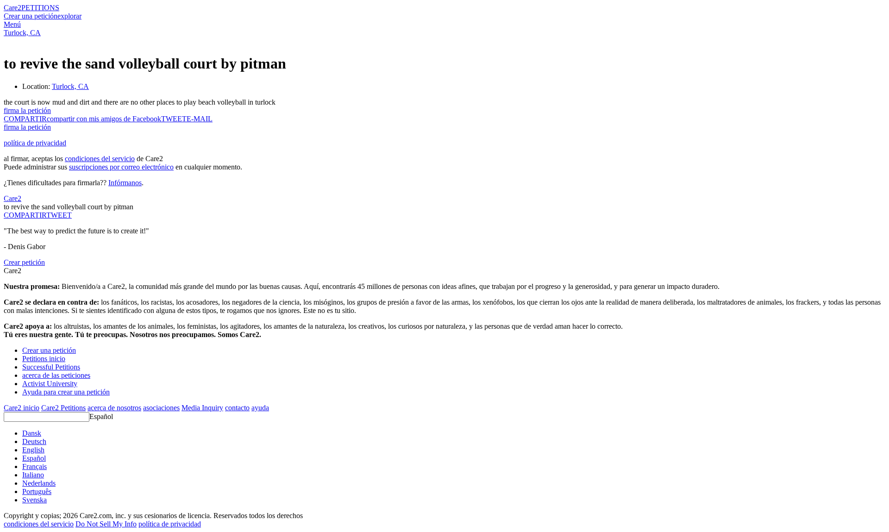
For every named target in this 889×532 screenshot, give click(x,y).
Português (36, 491)
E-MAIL (200, 119)
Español (101, 416)
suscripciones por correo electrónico (121, 167)
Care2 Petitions (63, 408)
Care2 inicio (21, 408)
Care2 (12, 8)
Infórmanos (125, 183)
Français (34, 466)
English (33, 450)
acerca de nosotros (114, 408)
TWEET (174, 119)
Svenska (34, 500)
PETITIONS (40, 8)
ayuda (260, 408)
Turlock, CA (22, 33)
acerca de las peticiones (56, 375)
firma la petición (27, 110)
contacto (237, 408)
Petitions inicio (43, 359)
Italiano (33, 475)
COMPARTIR (25, 215)
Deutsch (34, 441)
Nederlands (39, 483)
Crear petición (24, 262)
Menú (12, 24)
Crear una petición (30, 16)
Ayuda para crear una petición (66, 392)
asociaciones (161, 408)
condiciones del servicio (100, 159)
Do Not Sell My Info (106, 524)
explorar (69, 16)
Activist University (49, 384)
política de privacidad (35, 143)
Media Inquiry (202, 408)
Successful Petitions (51, 367)
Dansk (31, 433)
